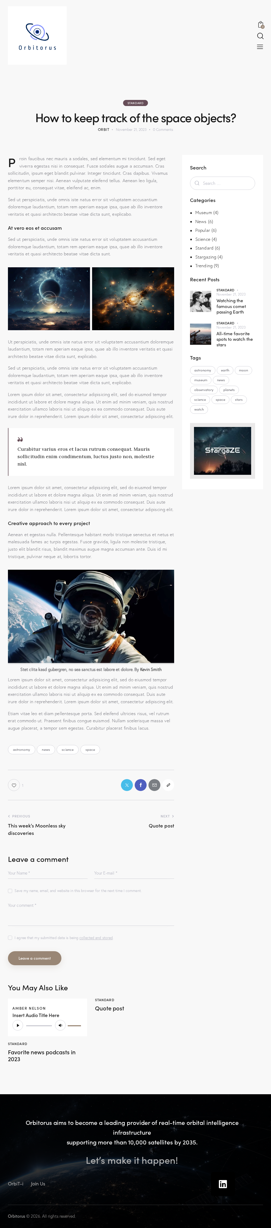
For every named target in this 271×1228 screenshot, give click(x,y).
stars (239, 399)
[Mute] (60, 1025)
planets (229, 389)
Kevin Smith (151, 669)
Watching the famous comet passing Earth (231, 306)
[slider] (75, 1024)
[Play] (17, 1025)
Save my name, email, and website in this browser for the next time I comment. (78, 890)
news (46, 749)
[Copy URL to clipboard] (168, 785)
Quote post (109, 1008)
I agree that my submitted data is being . (64, 937)
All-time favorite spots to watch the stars (234, 339)
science (68, 749)
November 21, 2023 (231, 294)
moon (243, 370)
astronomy (21, 749)
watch (199, 409)
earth (225, 370)
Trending (204, 265)
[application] (47, 1025)
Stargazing (205, 257)
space (90, 749)
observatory (204, 389)
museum (200, 380)
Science (202, 239)
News (200, 221)
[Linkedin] (223, 1184)
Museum (203, 212)
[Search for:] (222, 183)
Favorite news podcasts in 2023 (42, 1055)
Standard (136, 103)
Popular (202, 230)
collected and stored (96, 938)
